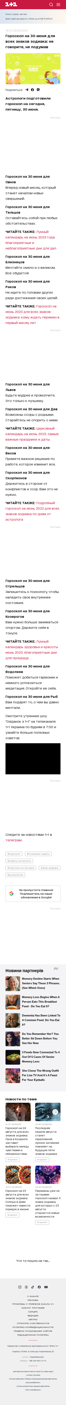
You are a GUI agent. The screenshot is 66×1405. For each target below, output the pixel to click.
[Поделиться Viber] (38, 89)
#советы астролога (19, 860)
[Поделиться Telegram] (26, 89)
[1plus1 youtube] (46, 1287)
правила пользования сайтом (33, 1331)
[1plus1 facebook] (39, 1287)
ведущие (33, 1315)
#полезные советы (38, 853)
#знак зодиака (49, 867)
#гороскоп (14, 853)
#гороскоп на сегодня (21, 867)
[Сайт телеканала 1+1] (11, 5)
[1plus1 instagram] (19, 1287)
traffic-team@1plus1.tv (33, 1390)
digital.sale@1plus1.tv (33, 1382)
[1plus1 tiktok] (32, 1287)
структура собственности (33, 1323)
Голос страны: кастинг (16, 14)
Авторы (33, 1319)
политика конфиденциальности (33, 1327)
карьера (33, 1311)
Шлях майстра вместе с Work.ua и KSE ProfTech (29, 19)
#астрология (15, 874)
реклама (33, 1300)
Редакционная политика (33, 1335)
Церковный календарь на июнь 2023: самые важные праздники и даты (32, 433)
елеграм (15, 840)
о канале (33, 1296)
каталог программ (33, 1308)
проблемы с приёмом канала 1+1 (33, 1304)
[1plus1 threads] (26, 1287)
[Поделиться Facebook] (32, 89)
